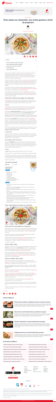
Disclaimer (25, 372)
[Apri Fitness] (37, 2)
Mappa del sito (46, 371)
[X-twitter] (15, 378)
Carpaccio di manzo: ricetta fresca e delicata (12, 361)
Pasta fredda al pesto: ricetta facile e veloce (37, 351)
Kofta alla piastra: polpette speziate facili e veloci (13, 354)
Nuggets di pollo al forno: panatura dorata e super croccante (15, 349)
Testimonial (35, 369)
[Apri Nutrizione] (23, 2)
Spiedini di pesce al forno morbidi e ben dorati (12, 351)
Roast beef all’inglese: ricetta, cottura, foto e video (13, 344)
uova (18, 263)
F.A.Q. (34, 370)
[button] (25, 57)
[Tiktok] (17, 378)
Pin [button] (35, 169)
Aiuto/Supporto (35, 368)
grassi (8, 263)
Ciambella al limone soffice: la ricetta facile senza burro (39, 349)
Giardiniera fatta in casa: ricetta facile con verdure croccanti (40, 361)
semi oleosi (24, 250)
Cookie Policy (46, 369)
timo (29, 93)
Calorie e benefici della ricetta (12, 69)
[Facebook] (9, 378)
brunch (24, 75)
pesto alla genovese (22, 238)
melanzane (25, 88)
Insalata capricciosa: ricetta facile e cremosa (37, 354)
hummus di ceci (29, 229)
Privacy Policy (46, 368)
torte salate (9, 100)
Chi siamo (25, 368)
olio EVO (31, 81)
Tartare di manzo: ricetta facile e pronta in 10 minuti (38, 356)
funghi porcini (14, 255)
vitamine (33, 269)
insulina (31, 275)
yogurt (13, 115)
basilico (32, 93)
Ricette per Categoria (28, 17)
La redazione (26, 369)
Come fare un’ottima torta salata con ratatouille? (15, 62)
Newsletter (45, 370)
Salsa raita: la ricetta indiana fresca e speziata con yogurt (30, 311)
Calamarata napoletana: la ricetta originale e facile (13, 356)
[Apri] (45, 2)
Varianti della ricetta (10, 67)
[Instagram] (11, 378)
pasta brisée (22, 108)
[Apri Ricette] (28, 2)
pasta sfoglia (7, 108)
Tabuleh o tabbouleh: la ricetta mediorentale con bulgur (29, 321)
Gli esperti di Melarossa (27, 370)
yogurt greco (20, 237)
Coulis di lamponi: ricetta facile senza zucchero (37, 344)
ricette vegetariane (30, 31)
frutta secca (18, 250)
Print (32, 169)
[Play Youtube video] (21, 216)
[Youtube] (13, 378)
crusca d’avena (24, 81)
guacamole (25, 234)
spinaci (30, 255)
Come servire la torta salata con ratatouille (14, 66)
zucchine (28, 88)
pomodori (21, 88)
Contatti (25, 371)
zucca (35, 253)
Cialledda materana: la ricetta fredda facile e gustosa (29, 332)
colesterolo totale (13, 274)
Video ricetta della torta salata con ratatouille (14, 64)
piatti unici (25, 31)
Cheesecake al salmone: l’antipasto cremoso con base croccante (32, 302)
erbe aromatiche (34, 88)
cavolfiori (23, 255)
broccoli (19, 255)
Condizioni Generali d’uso (37, 371)
